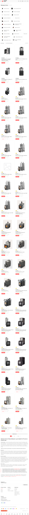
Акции (1, 489)
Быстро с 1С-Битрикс (3, 510)
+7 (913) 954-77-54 (13, 476)
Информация (16, 487)
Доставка (15, 489)
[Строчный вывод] (26, 43)
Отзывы (9, 489)
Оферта (27, 508)
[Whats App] (3, 503)
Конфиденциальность (22, 508)
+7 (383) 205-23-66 (6, 476)
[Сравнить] (8, 63)
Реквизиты (15, 488)
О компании (9, 488)
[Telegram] (1, 503)
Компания (9, 487)
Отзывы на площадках (10, 490)
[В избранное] (6, 63)
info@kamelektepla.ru (18, 475)
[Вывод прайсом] (27, 43)
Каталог (2, 488)
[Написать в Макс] (4, 503)
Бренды (2, 490)
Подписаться (25, 484)
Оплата (15, 490)
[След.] (20, 436)
